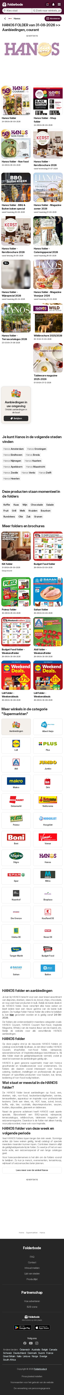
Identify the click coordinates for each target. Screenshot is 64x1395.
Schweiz (7, 1352)
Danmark (32, 1352)
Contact (32, 1262)
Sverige (43, 1356)
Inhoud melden (32, 1267)
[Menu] (59, 4)
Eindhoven (12, 454)
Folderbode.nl (40, 1369)
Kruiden (33, 510)
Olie (20, 516)
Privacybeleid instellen (32, 1376)
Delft (45, 472)
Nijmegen (12, 460)
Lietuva (26, 1356)
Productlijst (32, 1279)
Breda (33, 454)
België (45, 1349)
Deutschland (19, 1352)
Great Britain (9, 1356)
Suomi (41, 1352)
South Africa (9, 1359)
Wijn (24, 504)
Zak (28, 516)
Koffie (6, 504)
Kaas (16, 504)
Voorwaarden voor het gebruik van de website (31, 1382)
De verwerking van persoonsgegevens (32, 1388)
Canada (53, 1349)
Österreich (25, 1349)
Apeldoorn (12, 466)
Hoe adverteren (32, 1301)
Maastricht (35, 466)
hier (12, 1014)
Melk (22, 510)
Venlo (28, 472)
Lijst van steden (32, 1273)
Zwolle (10, 472)
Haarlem (33, 460)
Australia (35, 1349)
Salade (50, 504)
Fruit (5, 510)
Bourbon (45, 510)
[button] (53, 4)
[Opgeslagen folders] (47, 4)
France (49, 1352)
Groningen (36, 448)
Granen (38, 516)
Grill (14, 510)
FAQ (32, 1256)
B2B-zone (32, 1306)
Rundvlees (9, 516)
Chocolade (37, 504)
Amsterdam (13, 448)
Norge (35, 1356)
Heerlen (11, 478)
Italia (19, 1356)
